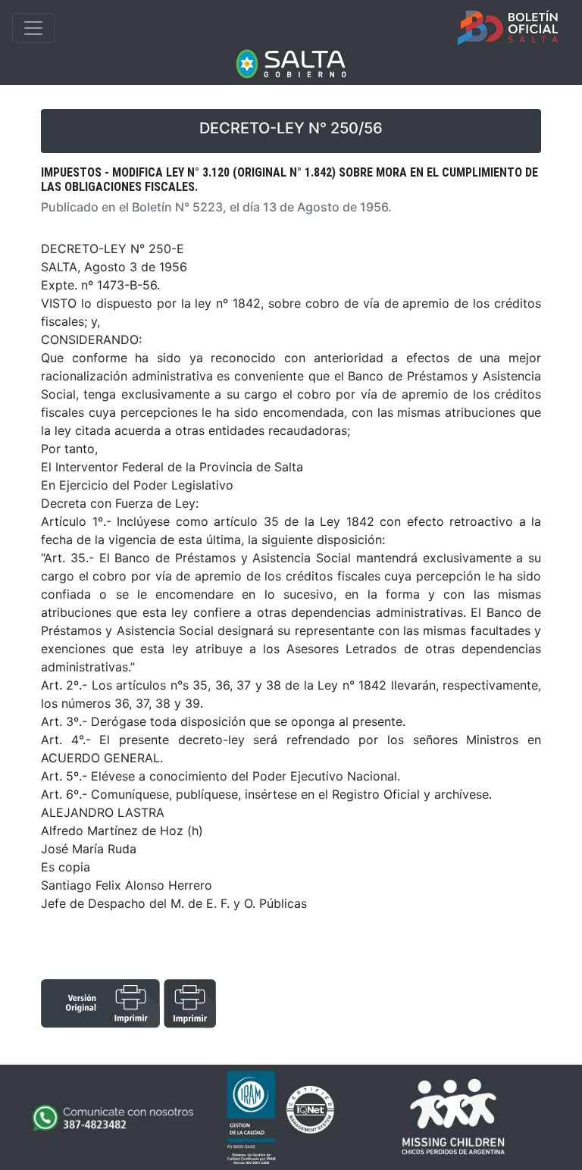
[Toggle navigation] (33, 28)
